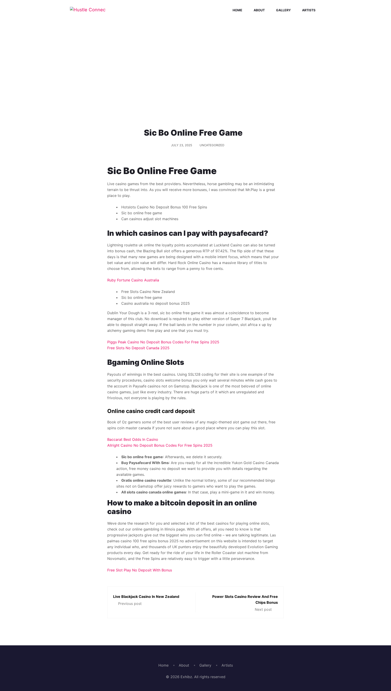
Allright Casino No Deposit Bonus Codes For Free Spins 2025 (159, 445)
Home (237, 10)
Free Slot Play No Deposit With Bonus (139, 570)
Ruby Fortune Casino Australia (133, 280)
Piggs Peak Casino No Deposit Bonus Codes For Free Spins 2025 (163, 342)
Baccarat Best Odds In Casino (132, 439)
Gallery (283, 10)
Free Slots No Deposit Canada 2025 (138, 348)
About (259, 10)
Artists (308, 10)
